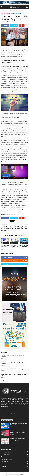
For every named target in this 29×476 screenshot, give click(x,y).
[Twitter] (11, 413)
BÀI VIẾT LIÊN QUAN (10, 235)
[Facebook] (8, 413)
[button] (26, 7)
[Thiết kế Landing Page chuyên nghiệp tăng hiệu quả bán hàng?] (5, 433)
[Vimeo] (14, 413)
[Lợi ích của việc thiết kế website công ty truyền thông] (5, 441)
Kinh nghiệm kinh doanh (6, 459)
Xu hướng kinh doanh (15, 13)
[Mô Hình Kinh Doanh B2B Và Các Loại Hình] (14, 241)
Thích (25, 257)
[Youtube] (20, 413)
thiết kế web (14, 474)
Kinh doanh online (5, 13)
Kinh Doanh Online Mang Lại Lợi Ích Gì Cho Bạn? (24, 246)
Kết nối (25, 260)
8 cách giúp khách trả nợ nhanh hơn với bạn (21, 227)
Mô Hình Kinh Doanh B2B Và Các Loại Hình (14, 246)
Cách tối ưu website (5, 454)
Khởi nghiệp (3, 466)
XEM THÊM (20, 235)
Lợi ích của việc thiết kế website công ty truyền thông (14, 369)
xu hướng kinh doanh (9, 214)
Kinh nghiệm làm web (6, 452)
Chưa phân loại (4, 461)
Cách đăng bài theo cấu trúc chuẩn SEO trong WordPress (18, 424)
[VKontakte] (17, 413)
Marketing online (4, 456)
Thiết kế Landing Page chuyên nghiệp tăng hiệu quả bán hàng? (18, 431)
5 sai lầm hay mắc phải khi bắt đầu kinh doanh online (7, 228)
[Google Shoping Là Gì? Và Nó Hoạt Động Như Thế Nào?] (5, 241)
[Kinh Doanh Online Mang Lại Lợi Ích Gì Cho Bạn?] (24, 241)
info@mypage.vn (9, 409)
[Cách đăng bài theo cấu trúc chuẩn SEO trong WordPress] (5, 426)
